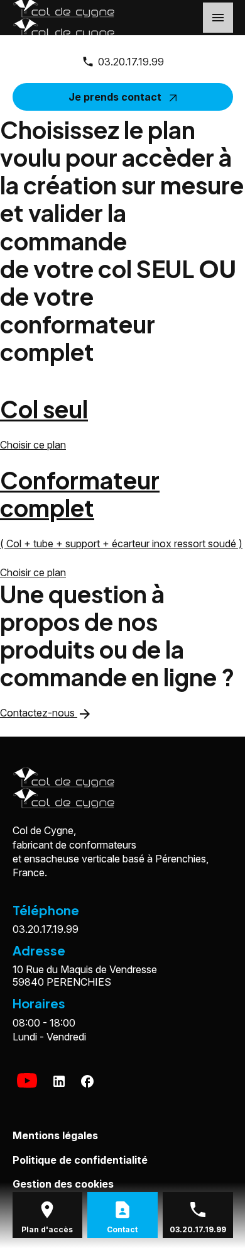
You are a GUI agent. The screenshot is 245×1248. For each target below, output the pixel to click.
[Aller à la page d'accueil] (115, 787)
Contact (122, 1229)
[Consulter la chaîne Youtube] (27, 1081)
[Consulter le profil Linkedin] (59, 1081)
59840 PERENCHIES (87, 975)
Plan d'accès (47, 1229)
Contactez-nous (46, 712)
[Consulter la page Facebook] (87, 1081)
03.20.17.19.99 (131, 61)
